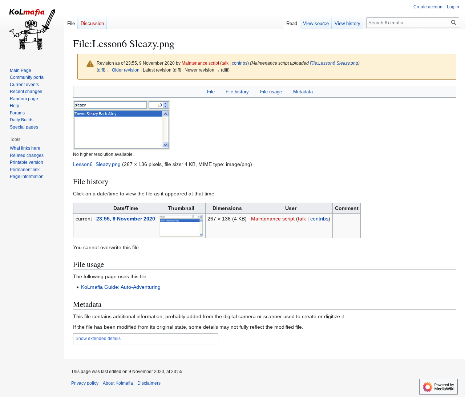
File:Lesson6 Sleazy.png (334, 63)
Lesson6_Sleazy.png (97, 164)
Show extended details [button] (98, 338)
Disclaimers (149, 383)
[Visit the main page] (32, 29)
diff (101, 70)
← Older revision (123, 70)
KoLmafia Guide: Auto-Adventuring (121, 287)
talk (225, 63)
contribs (239, 63)
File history (237, 91)
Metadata (303, 91)
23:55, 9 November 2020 (125, 219)
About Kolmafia (118, 383)
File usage (271, 91)
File (211, 91)
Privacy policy (84, 383)
